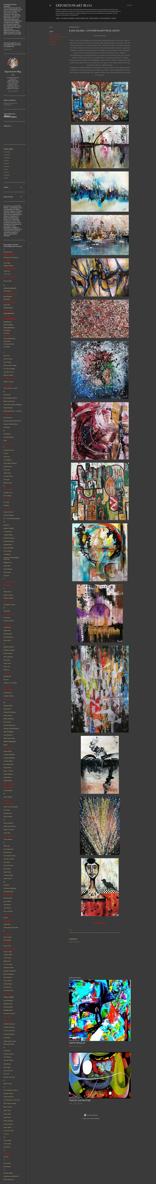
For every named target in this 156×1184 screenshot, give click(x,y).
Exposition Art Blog (74, 5)
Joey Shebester (8, 977)
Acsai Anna (7, 271)
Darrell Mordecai (8, 774)
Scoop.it (6, 172)
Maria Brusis (7, 341)
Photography (105, 18)
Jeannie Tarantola (8, 1054)
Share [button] (51, 27)
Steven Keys (7, 617)
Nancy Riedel (7, 901)
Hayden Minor (8, 767)
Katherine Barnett (10, 288)
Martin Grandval (8, 512)
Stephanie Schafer (9, 967)
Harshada (6, 525)
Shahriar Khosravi (9, 620)
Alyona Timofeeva (8, 1070)
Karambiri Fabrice (9, 450)
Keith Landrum (8, 653)
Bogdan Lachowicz (9, 647)
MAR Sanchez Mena (9, 738)
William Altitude (8, 265)
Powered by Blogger (92, 1115)
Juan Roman (7, 904)
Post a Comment (74, 942)
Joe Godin (6, 502)
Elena (5, 440)
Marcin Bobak (8, 325)
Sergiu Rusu (7, 924)
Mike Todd (6, 1074)
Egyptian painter (54, 39)
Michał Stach (8, 1010)
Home (58, 18)
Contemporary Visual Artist (57, 37)
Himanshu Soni (8, 1003)
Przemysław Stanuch (9, 1013)
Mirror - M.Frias (8, 771)
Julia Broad (7, 322)
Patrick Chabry (8, 359)
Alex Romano (7, 908)
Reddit (6, 169)
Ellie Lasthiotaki (8, 656)
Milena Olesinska (68, 18)
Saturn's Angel (8, 951)
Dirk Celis (6, 355)
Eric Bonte (6, 333)
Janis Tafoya (7, 1050)
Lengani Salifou (8, 954)
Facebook (7, 155)
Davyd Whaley (77, 1042)
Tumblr (6, 178)
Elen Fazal (6, 456)
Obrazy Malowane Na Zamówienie (10, 104)
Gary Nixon (7, 810)
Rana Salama (53, 44)
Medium (6, 163)
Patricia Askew (8, 281)
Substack (6, 175)
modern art (52, 41)
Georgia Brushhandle (9, 338)
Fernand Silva (7, 987)
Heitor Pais (7, 846)
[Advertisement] (100, 959)
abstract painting (54, 34)
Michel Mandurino (9, 718)
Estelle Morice (7, 777)
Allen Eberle (7, 434)
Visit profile (13, 91)
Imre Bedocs (7, 299)
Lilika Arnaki (7, 274)
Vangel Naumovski (80, 1100)
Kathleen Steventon (9, 1027)
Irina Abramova (8, 252)
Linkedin (6, 160)
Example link (8, 49)
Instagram (7, 158)
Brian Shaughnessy (9, 974)
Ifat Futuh (6, 479)
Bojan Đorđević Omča (10, 826)
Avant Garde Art (82, 18)
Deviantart (7, 152)
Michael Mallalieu (8, 731)
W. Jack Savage (8, 964)
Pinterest (6, 166)
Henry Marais (7, 722)
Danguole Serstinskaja (10, 971)
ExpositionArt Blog (13, 71)
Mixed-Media (94, 18)
